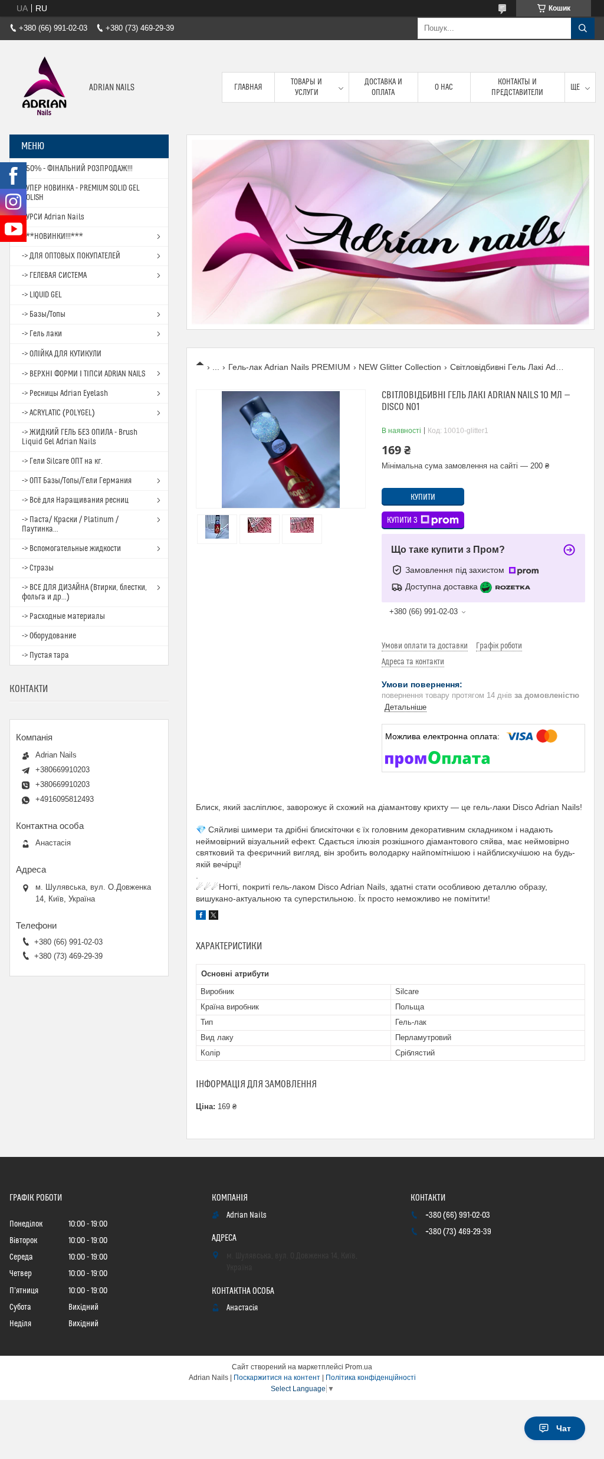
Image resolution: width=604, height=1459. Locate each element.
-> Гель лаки (42, 334)
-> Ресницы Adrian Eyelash (65, 393)
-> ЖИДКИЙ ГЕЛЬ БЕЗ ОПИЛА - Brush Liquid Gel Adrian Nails (79, 437)
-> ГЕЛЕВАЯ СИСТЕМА (54, 275)
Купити (423, 497)
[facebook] (201, 917)
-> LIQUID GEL (42, 295)
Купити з (402, 520)
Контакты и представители (517, 87)
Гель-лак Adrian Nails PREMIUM (289, 367)
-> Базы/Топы (43, 314)
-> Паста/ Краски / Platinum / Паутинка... (70, 524)
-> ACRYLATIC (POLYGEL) (58, 413)
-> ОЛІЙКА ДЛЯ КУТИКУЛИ (61, 354)
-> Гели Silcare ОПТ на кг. (62, 461)
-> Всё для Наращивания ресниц (75, 500)
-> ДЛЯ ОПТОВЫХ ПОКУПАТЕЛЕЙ (71, 256)
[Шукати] (583, 28)
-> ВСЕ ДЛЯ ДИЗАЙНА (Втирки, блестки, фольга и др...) (84, 592)
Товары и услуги (306, 87)
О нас (444, 87)
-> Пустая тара (45, 655)
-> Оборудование (49, 636)
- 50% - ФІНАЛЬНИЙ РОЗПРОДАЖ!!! (77, 168)
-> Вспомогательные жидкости (71, 548)
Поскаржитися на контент (277, 1377)
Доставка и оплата (383, 87)
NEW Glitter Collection (400, 367)
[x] (213, 917)
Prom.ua (358, 1367)
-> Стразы (38, 568)
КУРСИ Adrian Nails (53, 217)
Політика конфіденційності (371, 1377)
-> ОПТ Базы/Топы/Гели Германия (77, 481)
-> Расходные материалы (63, 616)
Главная (248, 87)
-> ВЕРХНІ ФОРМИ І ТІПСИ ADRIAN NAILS (83, 374)
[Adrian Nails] (44, 87)
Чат (563, 1428)
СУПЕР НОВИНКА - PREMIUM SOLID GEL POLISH (81, 192)
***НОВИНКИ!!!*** (52, 236)
